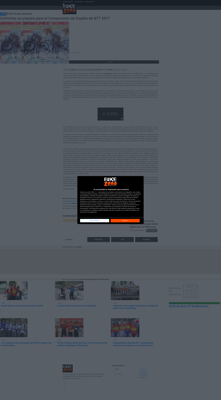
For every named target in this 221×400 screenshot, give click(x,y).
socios (96, 192)
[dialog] (110, 200)
